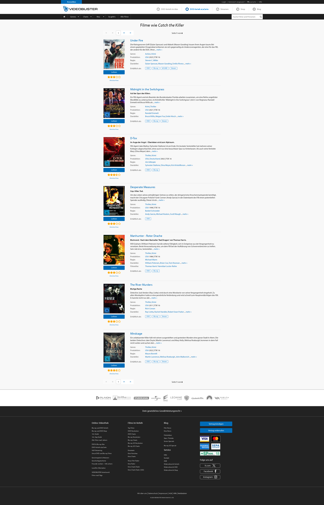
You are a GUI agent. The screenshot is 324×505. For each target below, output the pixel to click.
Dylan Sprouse (151, 63)
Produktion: (135, 57)
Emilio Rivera (178, 63)
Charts (85, 16)
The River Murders (141, 284)
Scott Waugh (175, 214)
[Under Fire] (114, 54)
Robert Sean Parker (176, 311)
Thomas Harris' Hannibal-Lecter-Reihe (161, 266)
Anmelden (71, 2)
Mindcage (136, 333)
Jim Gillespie (150, 162)
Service (167, 449)
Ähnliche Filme (114, 80)
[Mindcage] (114, 347)
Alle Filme (124, 16)
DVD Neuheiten (133, 431)
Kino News (167, 431)
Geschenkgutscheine (99, 461)
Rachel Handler (160, 311)
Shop (243, 9)
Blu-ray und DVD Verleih (100, 428)
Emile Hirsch (171, 116)
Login (224, 2)
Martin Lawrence (152, 356)
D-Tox (133, 138)
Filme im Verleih (135, 422)
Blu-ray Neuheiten (134, 437)
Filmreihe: (134, 266)
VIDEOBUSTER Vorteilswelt (101, 472)
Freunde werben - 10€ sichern (102, 464)
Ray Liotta (149, 311)
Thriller (153, 106)
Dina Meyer (165, 165)
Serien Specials (169, 441)
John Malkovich (182, 356)
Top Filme (131, 428)
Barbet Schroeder (152, 210)
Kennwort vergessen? (236, 2)
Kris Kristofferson (178, 165)
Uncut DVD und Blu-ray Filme (102, 453)
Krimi (153, 54)
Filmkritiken (168, 435)
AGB (165, 461)
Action (148, 54)
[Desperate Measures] (114, 201)
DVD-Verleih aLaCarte (199, 9)
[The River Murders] (114, 299)
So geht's (111, 16)
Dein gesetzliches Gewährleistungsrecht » (162, 410)
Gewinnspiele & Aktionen (100, 458)
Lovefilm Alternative (99, 468)
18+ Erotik (95, 434)
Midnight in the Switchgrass (147, 89)
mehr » (159, 49)
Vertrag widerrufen (216, 430)
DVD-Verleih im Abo (169, 9)
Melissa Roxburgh (167, 356)
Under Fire (136, 40)
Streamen (224, 9)
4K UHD (164, 68)
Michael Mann (151, 259)
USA (147, 57)
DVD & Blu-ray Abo (98, 444)
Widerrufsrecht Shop (171, 470)
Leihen (114, 72)
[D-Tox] (114, 152)
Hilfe (165, 455)
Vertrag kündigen (216, 424)
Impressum (163, 493)
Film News (167, 428)
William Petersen (152, 263)
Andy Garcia (150, 214)
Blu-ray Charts (132, 440)
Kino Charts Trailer (134, 467)
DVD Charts (132, 434)
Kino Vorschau (132, 453)
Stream (173, 68)
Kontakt (166, 458)
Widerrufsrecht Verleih (171, 464)
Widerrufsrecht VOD (171, 467)
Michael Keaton (162, 214)
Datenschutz (153, 493)
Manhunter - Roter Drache (146, 236)
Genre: (133, 54)
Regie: (132, 60)
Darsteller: (134, 63)
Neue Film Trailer (133, 461)
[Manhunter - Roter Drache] (114, 250)
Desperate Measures (142, 187)
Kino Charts (132, 456)
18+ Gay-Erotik (97, 437)
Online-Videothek (100, 422)
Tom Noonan (174, 263)
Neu (98, 16)
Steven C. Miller (151, 60)
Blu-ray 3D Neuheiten (135, 443)
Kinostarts (131, 450)
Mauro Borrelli (151, 353)
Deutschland (154, 158)
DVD (148, 68)
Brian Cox (164, 263)
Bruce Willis (150, 116)
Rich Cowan (150, 308)
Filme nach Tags (97, 475)
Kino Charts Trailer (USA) (136, 470)
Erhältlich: (135, 68)
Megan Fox (160, 116)
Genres (73, 16)
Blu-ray (156, 68)
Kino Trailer (131, 464)
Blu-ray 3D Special (170, 445)
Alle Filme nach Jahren (99, 440)
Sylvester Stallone (152, 165)
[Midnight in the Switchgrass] (114, 103)
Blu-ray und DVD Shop (99, 431)
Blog (259, 9)
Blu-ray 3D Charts (134, 446)
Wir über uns (142, 493)
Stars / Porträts (169, 438)
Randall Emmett (152, 113)
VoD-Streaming (97, 450)
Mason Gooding (165, 63)
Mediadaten (182, 493)
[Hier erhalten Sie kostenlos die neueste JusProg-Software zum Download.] (210, 453)
